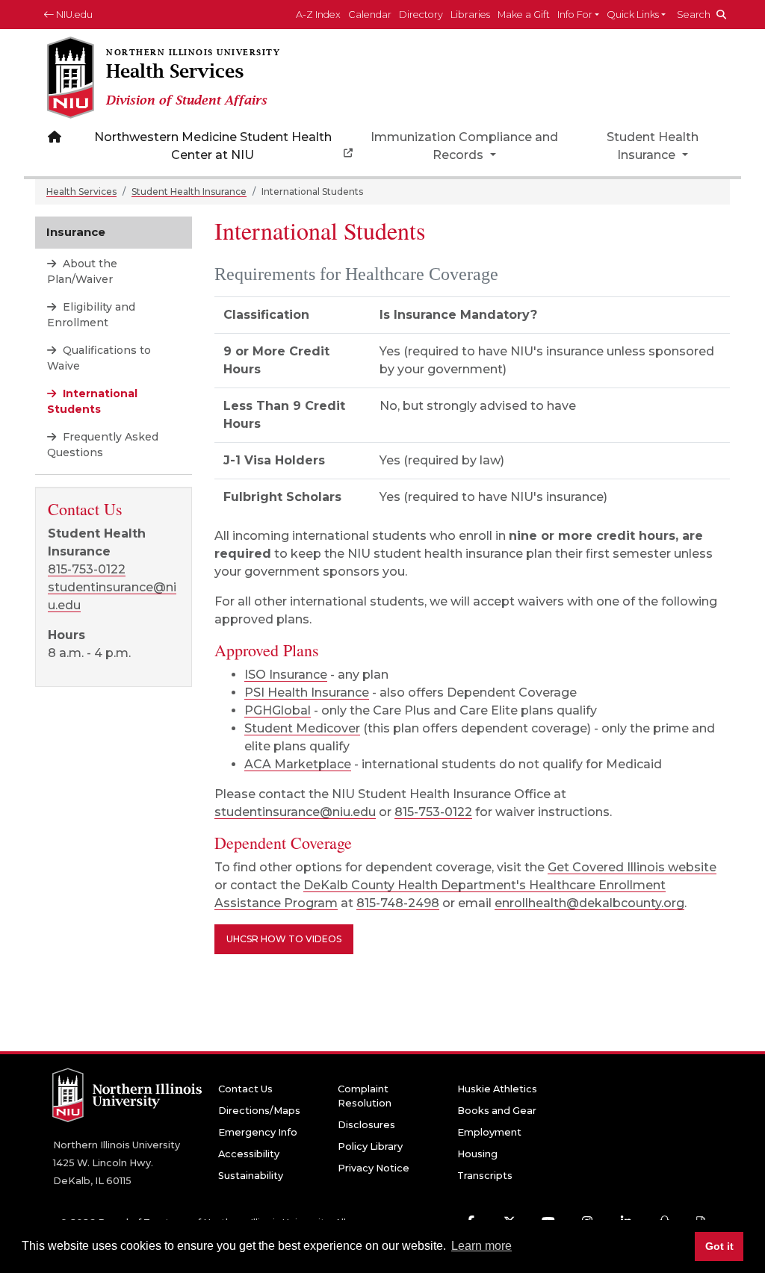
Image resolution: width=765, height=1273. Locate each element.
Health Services (81, 191)
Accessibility (248, 1154)
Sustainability (250, 1175)
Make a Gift (524, 14)
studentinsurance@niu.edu (295, 812)
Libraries (470, 14)
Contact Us (245, 1089)
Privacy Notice (373, 1168)
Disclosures (366, 1124)
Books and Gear (496, 1110)
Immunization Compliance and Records (464, 146)
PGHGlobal (277, 710)
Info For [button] (574, 14)
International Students (92, 401)
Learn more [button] (481, 1245)
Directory (421, 14)
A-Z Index (318, 14)
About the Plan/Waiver (82, 271)
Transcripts (484, 1175)
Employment (489, 1132)
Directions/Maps (259, 1110)
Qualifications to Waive (99, 358)
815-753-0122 (433, 812)
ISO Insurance (285, 674)
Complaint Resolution (364, 1096)
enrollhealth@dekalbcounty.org (589, 903)
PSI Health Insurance (306, 692)
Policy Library (370, 1146)
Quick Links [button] (633, 14)
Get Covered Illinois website (632, 867)
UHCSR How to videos (283, 938)
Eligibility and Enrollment (91, 314)
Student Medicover (302, 728)
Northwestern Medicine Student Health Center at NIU (213, 146)
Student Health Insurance (653, 146)
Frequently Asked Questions (102, 444)
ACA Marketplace (297, 764)
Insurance (75, 232)
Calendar (369, 14)
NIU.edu (73, 14)
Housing (477, 1154)
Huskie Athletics (497, 1089)
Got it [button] (719, 1246)
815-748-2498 (397, 903)
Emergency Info (257, 1132)
